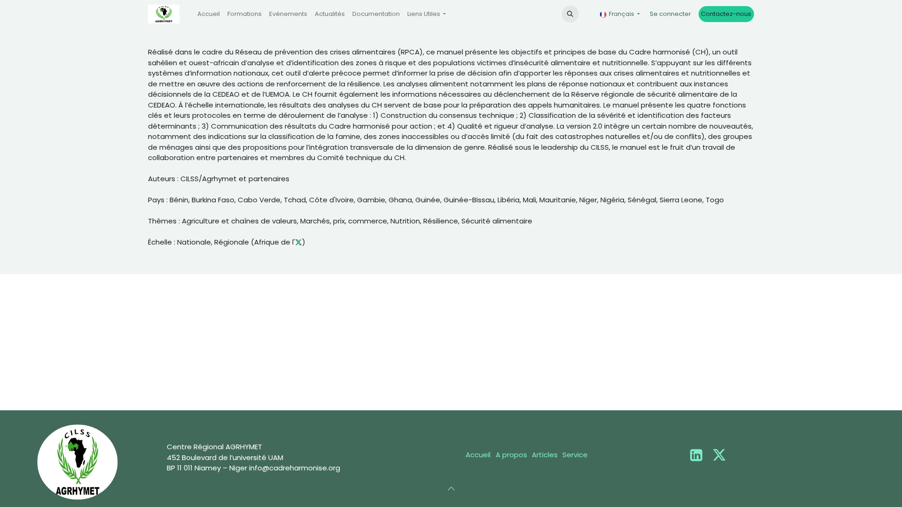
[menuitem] (209, 14)
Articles (545, 455)
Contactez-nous (726, 13)
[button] (570, 14)
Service (575, 455)
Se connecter (670, 13)
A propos (511, 455)
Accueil (478, 455)
